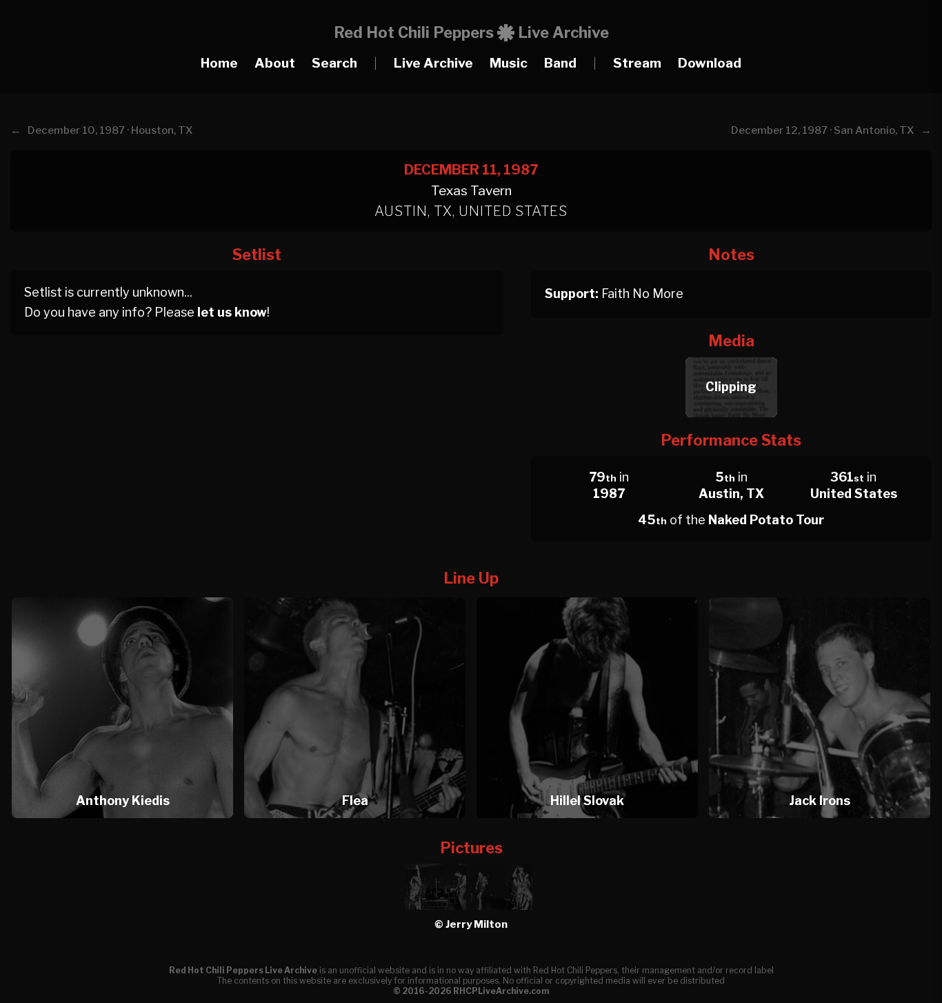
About (274, 63)
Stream (637, 63)
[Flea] (359, 593)
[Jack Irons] (819, 593)
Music (509, 63)
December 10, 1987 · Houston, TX (110, 130)
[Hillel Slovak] (592, 593)
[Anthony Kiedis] (127, 593)
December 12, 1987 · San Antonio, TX (822, 130)
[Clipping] (731, 353)
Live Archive (433, 63)
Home (219, 63)
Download (709, 63)
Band (560, 63)
